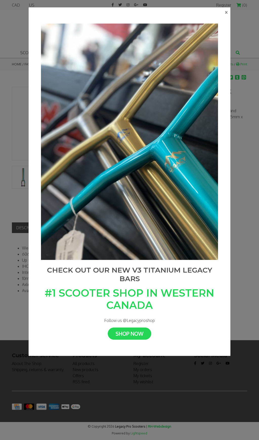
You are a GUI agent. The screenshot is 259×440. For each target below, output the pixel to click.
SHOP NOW (129, 333)
